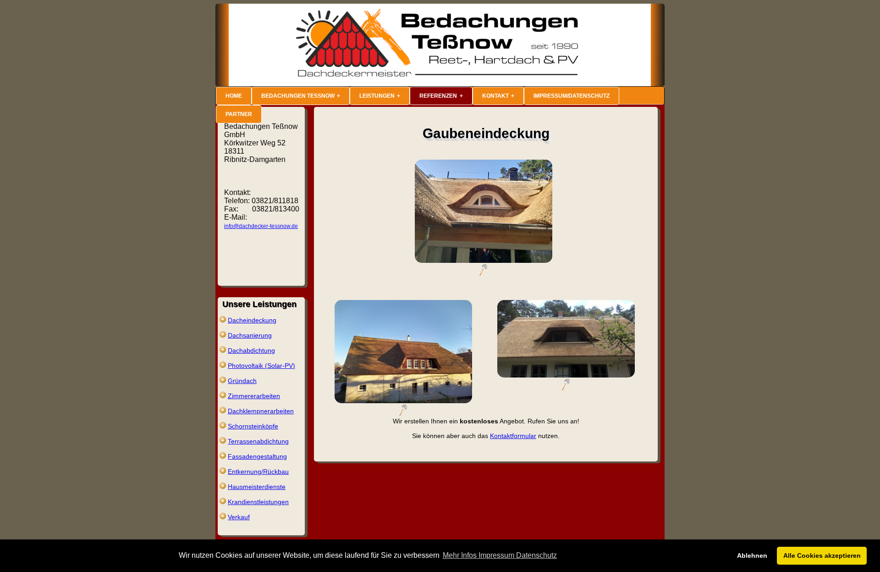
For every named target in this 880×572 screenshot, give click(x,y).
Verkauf (239, 517)
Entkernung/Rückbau (258, 471)
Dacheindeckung (252, 320)
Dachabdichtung (251, 350)
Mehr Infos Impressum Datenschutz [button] (500, 555)
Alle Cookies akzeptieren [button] (822, 555)
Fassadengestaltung (257, 456)
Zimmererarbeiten (254, 396)
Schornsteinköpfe (253, 426)
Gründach (242, 380)
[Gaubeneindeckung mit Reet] (483, 273)
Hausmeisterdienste (257, 486)
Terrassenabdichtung (258, 441)
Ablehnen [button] (752, 555)
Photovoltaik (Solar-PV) (261, 365)
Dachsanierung (250, 335)
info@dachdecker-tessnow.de (261, 226)
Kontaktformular (513, 435)
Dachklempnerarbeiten (261, 411)
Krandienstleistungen (258, 501)
